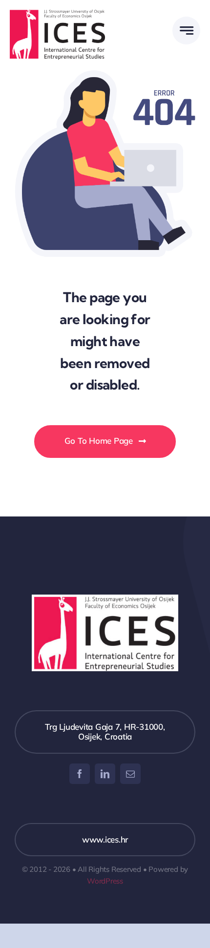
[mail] (130, 773)
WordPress (105, 881)
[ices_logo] (57, 14)
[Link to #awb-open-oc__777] (186, 30)
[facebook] (79, 773)
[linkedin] (105, 773)
